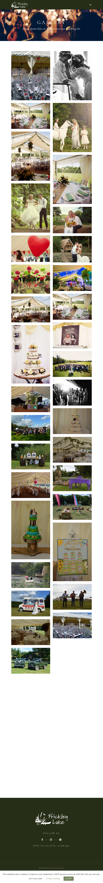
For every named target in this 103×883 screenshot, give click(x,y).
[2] (30, 156)
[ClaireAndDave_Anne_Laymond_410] (30, 309)
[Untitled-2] (72, 75)
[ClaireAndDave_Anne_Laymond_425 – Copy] (30, 354)
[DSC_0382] (72, 507)
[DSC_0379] (30, 485)
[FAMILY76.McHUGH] (30, 775)
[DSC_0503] (30, 604)
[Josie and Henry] (30, 248)
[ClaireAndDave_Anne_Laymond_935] (72, 393)
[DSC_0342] (30, 457)
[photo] (30, 208)
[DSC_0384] (30, 530)
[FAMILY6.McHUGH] (30, 718)
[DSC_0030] (72, 421)
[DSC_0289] (72, 450)
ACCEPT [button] (68, 878)
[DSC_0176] (30, 428)
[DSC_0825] (30, 632)
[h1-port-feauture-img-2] (30, 75)
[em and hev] (72, 220)
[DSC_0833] (72, 654)
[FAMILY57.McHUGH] (72, 740)
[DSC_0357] (72, 478)
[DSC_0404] (72, 597)
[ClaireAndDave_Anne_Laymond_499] (72, 364)
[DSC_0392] (30, 575)
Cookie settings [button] (53, 878)
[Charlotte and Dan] (72, 249)
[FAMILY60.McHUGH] (30, 747)
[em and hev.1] (30, 689)
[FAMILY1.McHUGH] (72, 711)
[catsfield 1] (72, 278)
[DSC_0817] (72, 625)
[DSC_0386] (72, 552)
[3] (72, 179)
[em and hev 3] (72, 683)
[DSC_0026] (30, 399)
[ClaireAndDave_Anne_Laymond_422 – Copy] (72, 335)
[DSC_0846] (30, 661)
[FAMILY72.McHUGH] (72, 769)
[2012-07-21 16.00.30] (30, 279)
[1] (72, 127)
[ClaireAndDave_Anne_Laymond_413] (30, 116)
